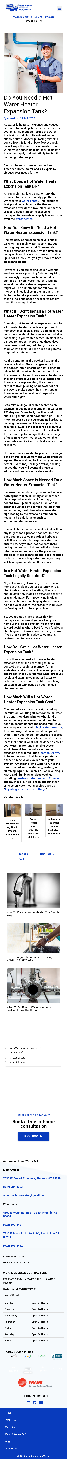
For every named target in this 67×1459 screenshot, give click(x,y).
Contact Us (11, 1448)
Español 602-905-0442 (42, 17)
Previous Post (21, 855)
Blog (7, 1441)
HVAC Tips (10, 1420)
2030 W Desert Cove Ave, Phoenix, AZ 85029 (32, 1178)
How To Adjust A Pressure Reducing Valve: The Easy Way (29, 958)
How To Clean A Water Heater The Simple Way (33, 914)
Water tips (10, 1427)
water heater (30, 200)
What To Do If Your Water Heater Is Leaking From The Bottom (29, 1009)
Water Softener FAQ (15, 1434)
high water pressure (49, 727)
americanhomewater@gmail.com (24, 1195)
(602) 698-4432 (13, 1245)
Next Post (47, 854)
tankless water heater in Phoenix (38, 778)
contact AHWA (50, 753)
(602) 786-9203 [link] (13, 1186)
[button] (59, 8)
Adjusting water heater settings (25, 789)
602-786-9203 (22, 17)
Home (8, 1412)
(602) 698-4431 (13, 1224)
